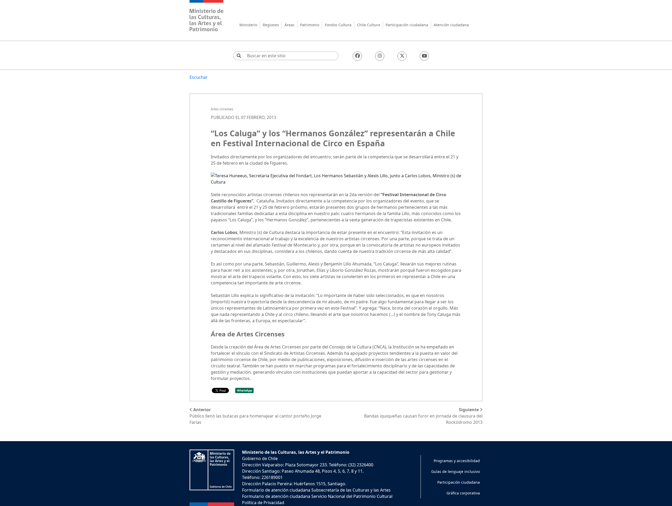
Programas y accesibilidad (457, 460)
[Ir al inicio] (207, 16)
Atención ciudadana (451, 24)
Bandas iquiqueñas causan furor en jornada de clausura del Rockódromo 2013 (423, 416)
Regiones (271, 24)
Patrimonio (309, 24)
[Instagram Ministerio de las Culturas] (379, 56)
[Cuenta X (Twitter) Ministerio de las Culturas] (402, 56)
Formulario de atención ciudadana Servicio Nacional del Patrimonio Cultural (317, 496)
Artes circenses (222, 109)
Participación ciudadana (407, 24)
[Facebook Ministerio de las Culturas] (357, 56)
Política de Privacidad (263, 502)
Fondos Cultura (338, 24)
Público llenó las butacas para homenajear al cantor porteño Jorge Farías (255, 416)
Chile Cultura (368, 24)
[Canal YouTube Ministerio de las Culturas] (424, 56)
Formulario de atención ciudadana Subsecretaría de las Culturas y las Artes (316, 490)
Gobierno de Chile (260, 458)
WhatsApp (244, 390)
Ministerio (248, 24)
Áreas (290, 24)
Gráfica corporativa (463, 493)
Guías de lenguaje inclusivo (455, 471)
